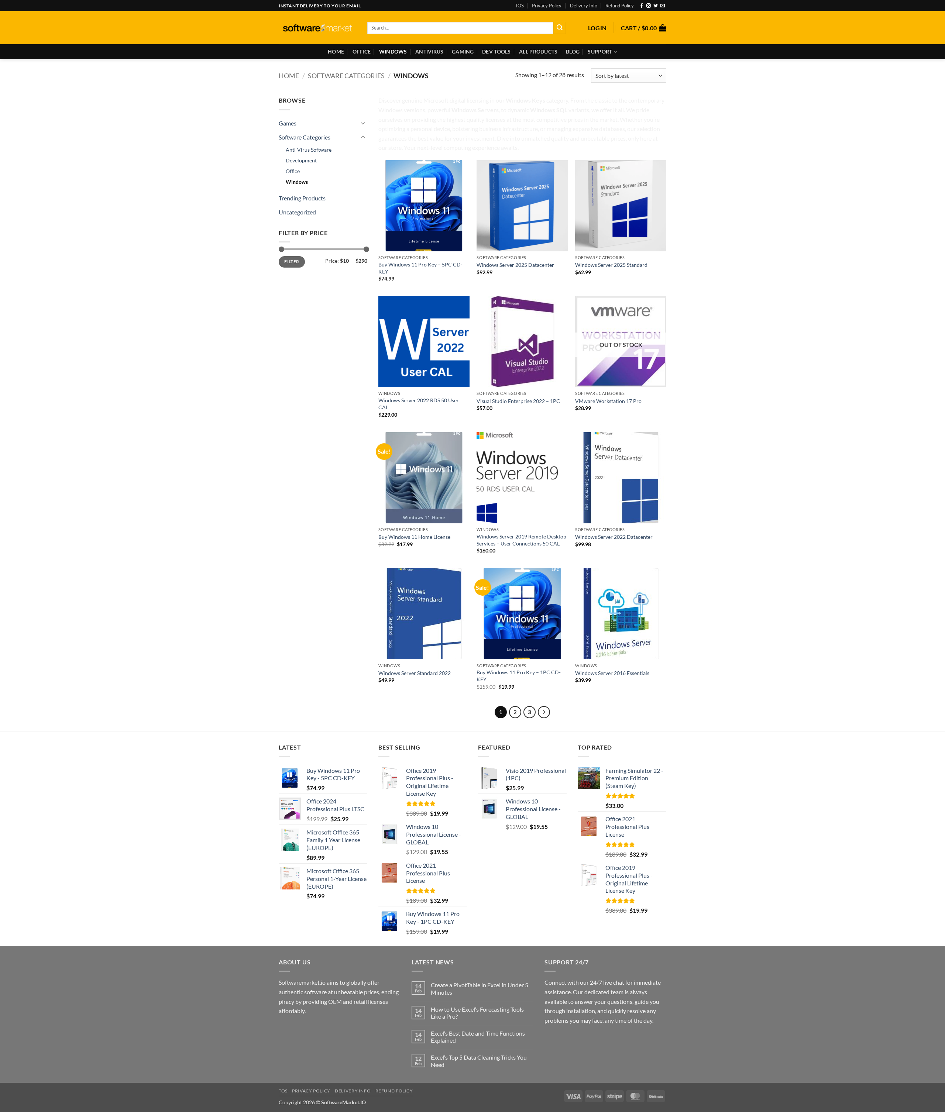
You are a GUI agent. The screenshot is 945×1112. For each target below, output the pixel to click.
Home (336, 51)
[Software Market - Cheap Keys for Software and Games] (317, 28)
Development (301, 160)
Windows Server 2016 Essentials (612, 673)
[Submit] (559, 28)
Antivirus (429, 51)
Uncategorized (297, 212)
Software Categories (346, 76)
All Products (538, 51)
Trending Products (302, 198)
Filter (291, 261)
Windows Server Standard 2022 (414, 673)
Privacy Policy (546, 5)
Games (287, 123)
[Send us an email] (662, 5)
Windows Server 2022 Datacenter (614, 537)
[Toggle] (362, 122)
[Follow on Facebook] (641, 5)
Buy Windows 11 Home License (414, 537)
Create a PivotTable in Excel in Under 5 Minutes (479, 988)
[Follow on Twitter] (655, 5)
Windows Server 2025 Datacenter (515, 265)
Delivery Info (583, 5)
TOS (519, 5)
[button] (597, 28)
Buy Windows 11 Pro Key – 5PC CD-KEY (420, 268)
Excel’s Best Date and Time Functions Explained (478, 1037)
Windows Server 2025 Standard (611, 265)
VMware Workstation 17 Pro (608, 401)
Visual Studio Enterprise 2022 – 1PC (518, 401)
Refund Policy (619, 5)
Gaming (463, 51)
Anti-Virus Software (308, 150)
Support (600, 51)
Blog (573, 51)
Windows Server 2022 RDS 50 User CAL (418, 403)
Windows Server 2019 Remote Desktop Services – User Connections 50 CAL (521, 540)
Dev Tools (496, 51)
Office (362, 51)
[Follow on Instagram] (648, 5)
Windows (393, 51)
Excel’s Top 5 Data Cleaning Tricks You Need (479, 1061)
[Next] (544, 712)
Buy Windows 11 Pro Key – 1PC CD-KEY (519, 675)
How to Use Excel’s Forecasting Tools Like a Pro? (477, 1013)
